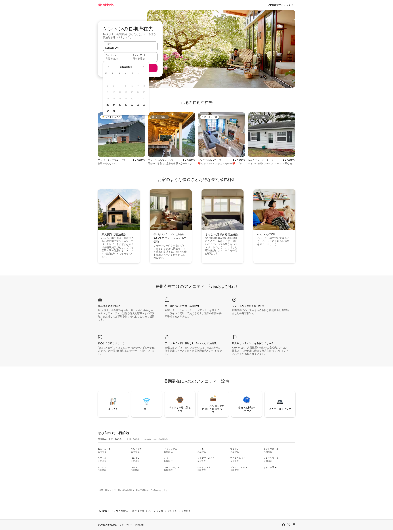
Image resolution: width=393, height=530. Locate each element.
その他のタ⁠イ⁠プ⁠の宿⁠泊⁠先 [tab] (156, 439)
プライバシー (126, 524)
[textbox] (116, 58)
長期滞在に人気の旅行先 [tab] (110, 439)
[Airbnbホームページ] (105, 5)
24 (114, 105)
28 (138, 105)
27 (132, 105)
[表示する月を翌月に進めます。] (144, 67)
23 (108, 105)
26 (126, 105)
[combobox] (130, 48)
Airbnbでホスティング (281, 4)
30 (108, 111)
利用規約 (139, 524)
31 (114, 111)
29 (144, 105)
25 (120, 105)
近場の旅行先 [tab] (132, 439)
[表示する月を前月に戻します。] (108, 67)
